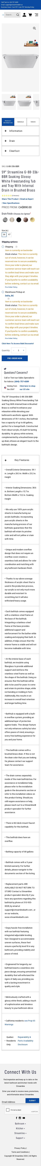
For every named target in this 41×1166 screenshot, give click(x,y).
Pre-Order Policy (11, 287)
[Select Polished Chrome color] (5, 219)
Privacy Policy (20, 1148)
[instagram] (20, 1118)
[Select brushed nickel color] (12, 219)
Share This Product (10, 199)
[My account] (24, 15)
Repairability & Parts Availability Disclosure (25, 1041)
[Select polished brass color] (32, 219)
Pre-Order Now (14, 358)
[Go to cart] (30, 15)
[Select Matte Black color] (18, 219)
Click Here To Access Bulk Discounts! (18, 343)
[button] (36, 57)
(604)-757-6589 (21, 381)
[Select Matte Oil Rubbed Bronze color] (25, 219)
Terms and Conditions (20, 1152)
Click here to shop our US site (27, 387)
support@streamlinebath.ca (14, 5)
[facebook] (16, 1118)
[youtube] (24, 1118)
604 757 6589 (14, 2)
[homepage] (3, 15)
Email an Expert (26, 199)
